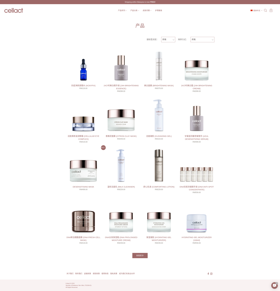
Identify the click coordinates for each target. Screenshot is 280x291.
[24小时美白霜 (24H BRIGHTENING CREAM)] (196, 64)
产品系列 (121, 10)
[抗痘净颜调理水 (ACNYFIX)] (83, 64)
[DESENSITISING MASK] (83, 165)
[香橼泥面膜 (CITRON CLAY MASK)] (121, 115)
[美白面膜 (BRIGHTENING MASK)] (159, 64)
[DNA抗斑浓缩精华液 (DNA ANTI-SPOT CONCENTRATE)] (196, 165)
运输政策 (87, 273)
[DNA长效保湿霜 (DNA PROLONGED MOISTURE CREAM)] (121, 216)
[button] (256, 10)
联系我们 (78, 273)
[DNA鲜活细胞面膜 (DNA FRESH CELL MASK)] (83, 216)
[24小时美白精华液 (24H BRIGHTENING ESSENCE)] (121, 64)
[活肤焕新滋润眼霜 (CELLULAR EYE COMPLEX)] (83, 115)
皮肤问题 (146, 10)
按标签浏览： (152, 39)
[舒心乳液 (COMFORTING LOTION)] (159, 165)
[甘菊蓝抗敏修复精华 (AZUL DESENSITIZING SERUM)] (196, 115)
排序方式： (183, 39)
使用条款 (105, 273)
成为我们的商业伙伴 (127, 273)
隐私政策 (113, 273)
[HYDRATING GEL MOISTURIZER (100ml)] (196, 216)
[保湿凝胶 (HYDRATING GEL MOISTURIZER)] (159, 216)
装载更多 (140, 255)
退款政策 (96, 273)
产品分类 (133, 10)
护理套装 (158, 10)
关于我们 (70, 273)
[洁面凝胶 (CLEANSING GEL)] (159, 115)
